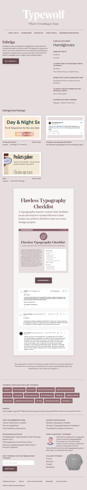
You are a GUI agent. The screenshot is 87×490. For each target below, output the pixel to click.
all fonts (56, 411)
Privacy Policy (61, 481)
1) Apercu (7, 389)
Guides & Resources (55, 420)
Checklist (39, 33)
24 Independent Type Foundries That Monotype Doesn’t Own (22, 438)
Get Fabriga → (11, 61)
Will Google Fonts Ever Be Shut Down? (17, 442)
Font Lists (13, 33)
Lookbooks (26, 33)
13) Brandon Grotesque (24, 401)
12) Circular (8, 401)
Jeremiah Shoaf (75, 439)
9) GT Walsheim (47, 395)
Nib (16, 181)
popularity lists (74, 411)
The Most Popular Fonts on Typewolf (21, 385)
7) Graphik (18, 395)
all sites (63, 411)
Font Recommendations (14, 420)
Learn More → (43, 280)
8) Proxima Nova (31, 395)
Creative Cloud (33, 364)
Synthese (56, 68)
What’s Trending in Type (44, 23)
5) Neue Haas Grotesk (65, 389)
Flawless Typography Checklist (59, 142)
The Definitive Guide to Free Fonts (59, 428)
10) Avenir (59, 395)
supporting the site (75, 448)
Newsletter (50, 467)
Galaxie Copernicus (68, 102)
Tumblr (49, 464)
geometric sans (24, 50)
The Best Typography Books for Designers (62, 425)
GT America (22, 144)
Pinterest (49, 461)
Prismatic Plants (9, 142)
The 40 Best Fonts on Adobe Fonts (65, 71)
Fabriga (13, 144)
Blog (49, 481)
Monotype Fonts (21, 366)
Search (6, 408)
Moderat (56, 54)
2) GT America (19, 389)
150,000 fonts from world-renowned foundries (66, 81)
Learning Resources (69, 33)
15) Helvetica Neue (52, 401)
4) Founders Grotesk (45, 389)
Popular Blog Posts (12, 434)
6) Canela (7, 395)
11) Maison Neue (72, 395)
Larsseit (56, 57)
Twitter (49, 458)
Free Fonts (51, 33)
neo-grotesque (9, 50)
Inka (4, 178)
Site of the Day (34, 481)
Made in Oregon (9, 481)
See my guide (59, 93)
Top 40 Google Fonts (11, 425)
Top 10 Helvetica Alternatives (14, 428)
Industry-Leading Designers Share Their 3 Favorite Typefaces (19, 446)
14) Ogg (39, 401)
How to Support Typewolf (58, 434)
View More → (66, 401)
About (21, 481)
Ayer (12, 181)
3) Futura (31, 389)
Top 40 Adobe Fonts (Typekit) (14, 422)
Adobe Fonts (53, 364)
